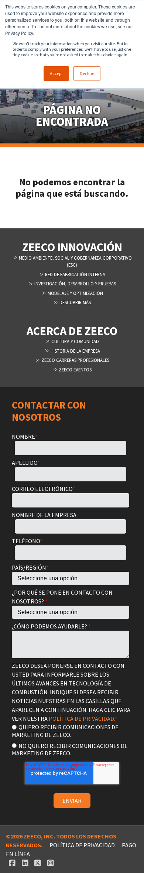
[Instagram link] (50, 862)
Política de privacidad (82, 845)
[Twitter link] (37, 862)
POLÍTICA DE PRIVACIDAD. (81, 718)
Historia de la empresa (74, 351)
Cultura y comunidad (74, 341)
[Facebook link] (12, 862)
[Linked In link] (25, 862)
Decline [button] (87, 73)
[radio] (70, 730)
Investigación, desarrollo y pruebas (74, 283)
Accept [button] (56, 73)
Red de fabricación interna (74, 274)
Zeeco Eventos (75, 370)
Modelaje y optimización (75, 293)
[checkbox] (70, 739)
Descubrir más (74, 302)
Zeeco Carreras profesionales (74, 360)
